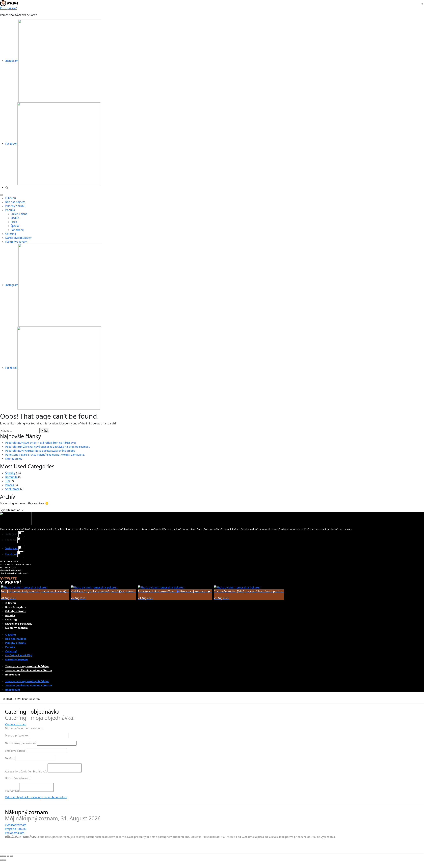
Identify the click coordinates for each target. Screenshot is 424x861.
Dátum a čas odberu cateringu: (24, 728)
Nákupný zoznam (16, 242)
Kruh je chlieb (13, 458)
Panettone (17, 230)
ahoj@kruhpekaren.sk (11, 570)
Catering (10, 234)
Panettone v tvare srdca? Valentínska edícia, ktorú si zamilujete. (45, 454)
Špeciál (15, 226)
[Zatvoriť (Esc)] (11, 856)
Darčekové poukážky (18, 238)
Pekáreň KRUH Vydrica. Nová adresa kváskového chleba (40, 450)
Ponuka (10, 210)
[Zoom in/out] (1, 856)
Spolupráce (12, 489)
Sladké (15, 218)
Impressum (12, 674)
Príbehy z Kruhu (15, 206)
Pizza (14, 222)
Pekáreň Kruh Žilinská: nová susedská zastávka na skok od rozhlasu (47, 446)
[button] (7, 187)
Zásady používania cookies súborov (28, 670)
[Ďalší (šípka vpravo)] (4, 860)
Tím (7, 481)
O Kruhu (10, 198)
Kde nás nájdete (15, 202)
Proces (9, 485)
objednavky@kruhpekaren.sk (14, 573)
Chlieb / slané (19, 214)
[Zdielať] (8, 856)
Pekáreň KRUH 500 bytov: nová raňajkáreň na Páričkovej (40, 443)
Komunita (11, 477)
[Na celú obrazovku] (4, 856)
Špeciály (10, 473)
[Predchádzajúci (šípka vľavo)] (1, 860)
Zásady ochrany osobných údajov (27, 666)
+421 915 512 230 (8, 567)
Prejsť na (15, 829)
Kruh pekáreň (8, 8)
